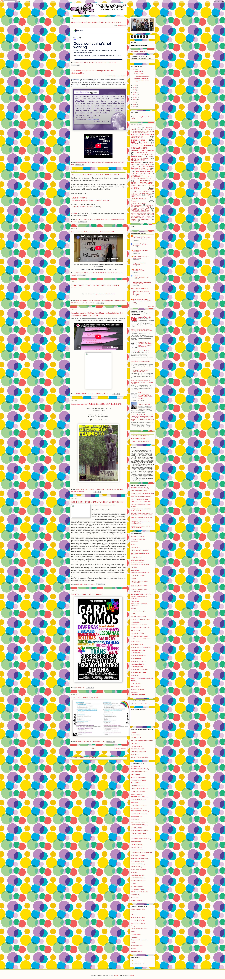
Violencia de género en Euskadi (140, 351)
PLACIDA (133, 883)
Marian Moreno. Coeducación (142, 282)
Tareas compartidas (136, 945)
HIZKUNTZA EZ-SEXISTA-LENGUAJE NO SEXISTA (142, 172)
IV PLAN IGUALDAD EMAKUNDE (140, 627)
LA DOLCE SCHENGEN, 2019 (140, 277)
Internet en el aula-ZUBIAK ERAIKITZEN (142, 493)
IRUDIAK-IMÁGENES (117, 489)
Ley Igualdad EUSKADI (137, 633)
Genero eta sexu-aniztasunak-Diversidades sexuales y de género (96, 22)
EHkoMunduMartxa (90, 394)
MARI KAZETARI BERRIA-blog (139, 858)
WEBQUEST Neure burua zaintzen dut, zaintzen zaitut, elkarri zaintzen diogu (142, 513)
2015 (134, 85)
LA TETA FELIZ (135, 743)
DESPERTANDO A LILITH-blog (139, 797)
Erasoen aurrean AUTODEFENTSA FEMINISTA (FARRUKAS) (96, 404)
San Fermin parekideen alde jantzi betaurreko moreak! (92, 231)
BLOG (133, 142)
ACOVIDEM (134, 542)
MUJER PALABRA (136, 641)
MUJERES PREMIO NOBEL (139, 672)
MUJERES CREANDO (137, 653)
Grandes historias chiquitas (138, 611)
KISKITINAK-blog (136, 841)
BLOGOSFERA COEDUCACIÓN (140, 435)
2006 (134, 106)
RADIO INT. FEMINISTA (137, 749)
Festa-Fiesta (117, 162)
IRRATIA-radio (136, 195)
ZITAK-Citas (134, 221)
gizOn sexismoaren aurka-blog (139, 822)
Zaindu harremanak (136, 951)
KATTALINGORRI (136, 630)
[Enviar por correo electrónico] (72, 65)
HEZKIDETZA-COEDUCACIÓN (141, 170)
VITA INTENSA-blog (136, 900)
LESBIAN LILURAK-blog (137, 850)
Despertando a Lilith (139, 263)
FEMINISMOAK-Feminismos (103, 394)
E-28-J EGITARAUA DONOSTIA (84, 697)
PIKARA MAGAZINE (136, 746)
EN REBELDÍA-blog (136, 808)
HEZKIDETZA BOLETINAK (138, 616)
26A (132, 128)
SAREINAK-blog (135, 894)
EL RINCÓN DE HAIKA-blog (139, 805)
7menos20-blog (135, 766)
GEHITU (133, 608)
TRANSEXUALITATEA (137, 217)
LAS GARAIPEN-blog (137, 844)
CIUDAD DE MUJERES (137, 560)
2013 (134, 90)
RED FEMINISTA (136, 683)
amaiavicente (137, 276)
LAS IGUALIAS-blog (136, 847)
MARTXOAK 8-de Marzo (140, 210)
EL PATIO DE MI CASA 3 (138, 923)
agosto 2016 (138, 71)
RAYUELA (134, 681)
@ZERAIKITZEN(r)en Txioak (139, 51)
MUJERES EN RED (136, 658)
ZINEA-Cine (145, 219)
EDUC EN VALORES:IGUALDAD (140, 573)
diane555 (116, 975)
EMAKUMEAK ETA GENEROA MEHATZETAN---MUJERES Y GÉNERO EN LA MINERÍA (145, 345)
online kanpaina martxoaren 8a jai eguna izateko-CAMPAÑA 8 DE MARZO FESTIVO (142, 382)
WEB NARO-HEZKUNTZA (138, 695)
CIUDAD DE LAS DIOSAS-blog (139, 788)
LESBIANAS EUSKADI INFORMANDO (141, 853)
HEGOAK (133, 614)
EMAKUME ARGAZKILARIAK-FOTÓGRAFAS (139, 582)
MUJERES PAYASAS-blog (138, 878)
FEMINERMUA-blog (136, 816)
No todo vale (136, 245)
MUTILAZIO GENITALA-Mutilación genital (140, 213)
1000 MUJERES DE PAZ (138, 536)
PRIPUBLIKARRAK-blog (137, 889)
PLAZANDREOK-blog (137, 886)
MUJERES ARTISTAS (137, 644)
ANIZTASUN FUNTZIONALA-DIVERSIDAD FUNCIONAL (142, 133)
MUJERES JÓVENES (137, 667)
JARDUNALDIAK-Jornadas (139, 200)
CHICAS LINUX (135, 547)
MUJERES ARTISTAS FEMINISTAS (141, 647)
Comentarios (137, 963)
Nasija (133, 931)
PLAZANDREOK (137, 269)
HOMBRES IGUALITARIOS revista (140, 619)
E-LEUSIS (134, 567)
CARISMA (134, 912)
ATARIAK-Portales (137, 138)
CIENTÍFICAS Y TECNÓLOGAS (140, 550)
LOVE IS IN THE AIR (79, 198)
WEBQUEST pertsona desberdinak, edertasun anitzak (141, 522)
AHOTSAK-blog (135, 774)
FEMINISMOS (135, 601)
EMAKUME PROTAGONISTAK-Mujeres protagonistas (99, 162)
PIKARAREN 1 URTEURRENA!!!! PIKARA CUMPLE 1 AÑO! (141, 371)
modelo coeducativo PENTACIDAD (140, 639)
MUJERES (134, 872)
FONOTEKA (145, 164)
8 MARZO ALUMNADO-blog (139, 490)
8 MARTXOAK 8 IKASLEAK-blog (140, 488)
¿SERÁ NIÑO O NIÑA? (144, 317)
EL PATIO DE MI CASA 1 (138, 917)
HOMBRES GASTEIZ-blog (138, 833)
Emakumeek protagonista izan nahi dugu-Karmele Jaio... (141, 80)
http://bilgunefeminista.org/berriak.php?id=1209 (103, 505)
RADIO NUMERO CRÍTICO (138, 751)
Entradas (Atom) (102, 753)
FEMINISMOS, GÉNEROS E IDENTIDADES (139, 604)
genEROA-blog (135, 819)
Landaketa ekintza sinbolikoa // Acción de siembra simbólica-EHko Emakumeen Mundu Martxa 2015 (97, 314)
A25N (138, 128)
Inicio (92, 748)
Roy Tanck (142, 117)
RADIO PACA (135, 754)
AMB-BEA (134, 544)
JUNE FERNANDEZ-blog (138, 836)
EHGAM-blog (134, 802)
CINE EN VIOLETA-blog (137, 785)
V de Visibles (134, 692)
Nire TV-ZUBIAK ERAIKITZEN (139, 499)
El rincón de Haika (138, 236)
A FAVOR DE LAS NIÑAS (138, 539)
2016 (134, 69)
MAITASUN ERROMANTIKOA (82, 207)
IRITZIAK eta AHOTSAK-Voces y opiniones (142, 192)
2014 (134, 87)
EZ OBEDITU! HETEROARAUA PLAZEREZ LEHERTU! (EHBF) (97, 502)
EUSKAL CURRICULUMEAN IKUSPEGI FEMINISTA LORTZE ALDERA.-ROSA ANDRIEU (145, 395)
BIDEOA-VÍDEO (80, 62)
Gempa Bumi (136, 264)
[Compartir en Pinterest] (79, 65)
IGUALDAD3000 (135, 622)
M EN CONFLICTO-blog (138, 855)
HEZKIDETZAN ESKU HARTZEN (117, 76)
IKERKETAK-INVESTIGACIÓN (141, 179)
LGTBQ (114, 62)
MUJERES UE (135, 675)
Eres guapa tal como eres (138, 926)
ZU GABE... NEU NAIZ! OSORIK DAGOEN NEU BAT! (91, 200)
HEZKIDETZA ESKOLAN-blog (139, 825)
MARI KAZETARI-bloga (137, 861)
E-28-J (78, 584)
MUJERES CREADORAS (138, 650)
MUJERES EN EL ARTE (137, 875)
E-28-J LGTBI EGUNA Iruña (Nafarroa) (87, 594)
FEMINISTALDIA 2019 (138, 271)
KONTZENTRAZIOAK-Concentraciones (81, 492)
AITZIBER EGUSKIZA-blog (138, 777)
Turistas (133, 948)
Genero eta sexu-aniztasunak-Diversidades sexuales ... (141, 75)
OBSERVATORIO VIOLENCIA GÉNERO (142, 678)
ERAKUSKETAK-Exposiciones (145, 153)
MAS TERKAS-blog (136, 866)
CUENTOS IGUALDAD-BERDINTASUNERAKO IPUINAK (140, 563)
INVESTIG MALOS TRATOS (139, 625)
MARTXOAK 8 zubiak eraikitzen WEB (141, 496)
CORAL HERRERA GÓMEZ (141, 256)
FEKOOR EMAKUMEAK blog (139, 813)
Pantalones (134, 937)
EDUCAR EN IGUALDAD (138, 575)
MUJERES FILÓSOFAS (137, 664)
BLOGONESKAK (135, 783)
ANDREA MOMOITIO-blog (138, 780)
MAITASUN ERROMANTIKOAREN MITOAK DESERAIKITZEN (98, 174)
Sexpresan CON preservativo (139, 940)
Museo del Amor (137, 258)
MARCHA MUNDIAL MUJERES (139, 636)
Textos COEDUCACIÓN (137, 689)
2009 (134, 99)
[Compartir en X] (75, 65)
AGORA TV (134, 732)
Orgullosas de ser (136, 934)
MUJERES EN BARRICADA (138, 655)
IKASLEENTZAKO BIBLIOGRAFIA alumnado (140, 176)
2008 (134, 102)
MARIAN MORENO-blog (138, 864)
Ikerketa (74, 213)
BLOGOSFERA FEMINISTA (138, 438)
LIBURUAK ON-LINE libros (140, 208)
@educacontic (122, 25)
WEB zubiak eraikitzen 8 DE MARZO (141, 502)
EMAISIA (133, 578)
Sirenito (133, 942)
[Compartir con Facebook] (77, 65)
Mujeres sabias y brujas (140, 244)
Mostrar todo (151, 306)
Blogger (132, 975)
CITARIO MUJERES (136, 557)
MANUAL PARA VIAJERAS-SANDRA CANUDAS (145, 403)
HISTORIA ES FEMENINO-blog (139, 830)
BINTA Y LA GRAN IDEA (137, 909)
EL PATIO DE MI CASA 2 (138, 920)
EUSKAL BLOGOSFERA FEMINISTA (141, 441)
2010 (134, 97)
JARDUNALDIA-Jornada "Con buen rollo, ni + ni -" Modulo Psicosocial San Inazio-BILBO (141, 330)
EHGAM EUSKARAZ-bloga (138, 799)
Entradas (136, 961)
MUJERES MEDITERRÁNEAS (139, 669)
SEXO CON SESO (136, 686)
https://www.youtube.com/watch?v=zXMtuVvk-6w (102, 294)
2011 (134, 94)
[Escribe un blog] (74, 65)
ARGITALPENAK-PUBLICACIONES (142, 135)
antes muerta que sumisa (140, 299)
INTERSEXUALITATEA (136, 189)
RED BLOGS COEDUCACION (139, 892)
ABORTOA (147, 129)
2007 (134, 104)
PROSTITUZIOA (141, 214)
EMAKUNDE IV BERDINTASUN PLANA (142, 594)
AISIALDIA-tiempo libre (137, 131)
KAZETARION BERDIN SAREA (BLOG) (142, 740)
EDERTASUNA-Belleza (137, 143)
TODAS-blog (134, 897)
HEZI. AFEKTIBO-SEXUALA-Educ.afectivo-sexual (98, 62)
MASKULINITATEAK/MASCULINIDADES (139, 211)
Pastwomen (136, 251)
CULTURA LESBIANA (137, 794)
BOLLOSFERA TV (136, 737)
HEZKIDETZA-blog (136, 827)
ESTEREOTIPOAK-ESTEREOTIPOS (86, 219)
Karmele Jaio (75, 79)
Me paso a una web (138, 283)
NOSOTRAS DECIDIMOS (138, 880)
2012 (134, 92)
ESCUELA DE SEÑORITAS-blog (140, 811)
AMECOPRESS (135, 735)
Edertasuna (134, 914)
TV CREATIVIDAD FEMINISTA (139, 757)
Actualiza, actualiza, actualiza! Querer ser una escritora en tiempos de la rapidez (142, 293)
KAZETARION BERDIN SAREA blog (141, 839)
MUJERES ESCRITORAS (138, 661)
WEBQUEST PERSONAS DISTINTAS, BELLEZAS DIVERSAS (141, 518)
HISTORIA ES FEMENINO (140, 250)
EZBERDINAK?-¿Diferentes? (139, 928)
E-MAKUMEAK (135, 570)
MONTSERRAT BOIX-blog (138, 869)
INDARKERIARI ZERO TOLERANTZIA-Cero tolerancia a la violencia (93, 489)
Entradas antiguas (120, 748)
